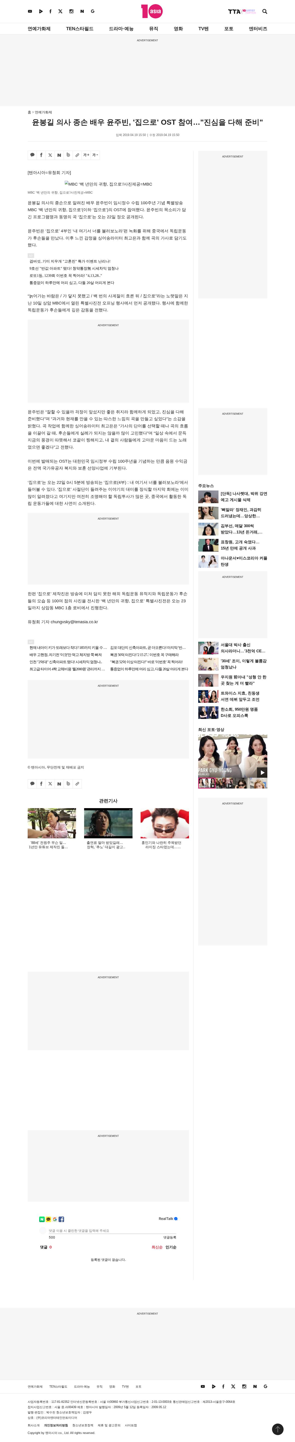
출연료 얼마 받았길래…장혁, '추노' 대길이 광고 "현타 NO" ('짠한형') (105, 847)
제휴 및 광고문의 (109, 1425)
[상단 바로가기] (277, 1429)
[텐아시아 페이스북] (50, 11)
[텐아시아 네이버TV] (41, 11)
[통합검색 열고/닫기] (264, 12)
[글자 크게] (86, 155)
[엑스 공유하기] (50, 155)
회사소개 (34, 1425)
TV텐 (203, 28)
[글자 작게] (95, 155)
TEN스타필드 (80, 28)
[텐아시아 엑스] (60, 11)
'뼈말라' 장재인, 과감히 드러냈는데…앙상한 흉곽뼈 (241, 516)
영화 (178, 28)
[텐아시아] (152, 11)
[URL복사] (77, 155)
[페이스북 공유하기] (41, 155)
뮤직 (153, 28)
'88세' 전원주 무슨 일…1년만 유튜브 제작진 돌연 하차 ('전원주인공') (48, 847)
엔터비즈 (258, 28)
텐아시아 (51, 1433)
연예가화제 (39, 28)
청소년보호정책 (82, 1425)
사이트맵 (131, 1425)
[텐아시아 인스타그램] (71, 11)
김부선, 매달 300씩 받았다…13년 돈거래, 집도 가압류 (240, 532)
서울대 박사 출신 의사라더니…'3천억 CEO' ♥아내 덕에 (243, 651)
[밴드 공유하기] (68, 155)
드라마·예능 (121, 28)
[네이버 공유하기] (59, 155)
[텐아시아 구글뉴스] (92, 11)
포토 (228, 28)
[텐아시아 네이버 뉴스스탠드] (82, 11)
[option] (232, 756)
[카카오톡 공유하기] (32, 155)
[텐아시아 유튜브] (30, 11)
